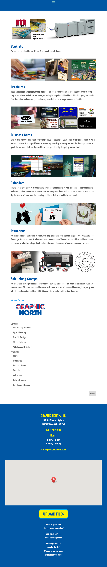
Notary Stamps (19, 380)
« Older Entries (17, 300)
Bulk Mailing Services (22, 327)
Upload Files (53, 514)
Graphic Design (19, 337)
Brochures (18, 86)
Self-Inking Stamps (24, 278)
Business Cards (21, 134)
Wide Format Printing (22, 347)
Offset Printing (19, 342)
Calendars (18, 182)
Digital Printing (19, 332)
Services (14, 323)
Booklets (17, 46)
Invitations (18, 230)
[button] (54, 480)
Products (15, 351)
